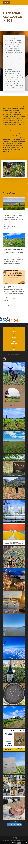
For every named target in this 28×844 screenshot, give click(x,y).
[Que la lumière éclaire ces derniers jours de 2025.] (14, 580)
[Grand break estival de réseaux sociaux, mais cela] (14, 694)
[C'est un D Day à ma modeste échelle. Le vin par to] (14, 763)
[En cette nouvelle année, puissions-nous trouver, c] (14, 534)
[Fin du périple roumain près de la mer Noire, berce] (14, 625)
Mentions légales (7, 829)
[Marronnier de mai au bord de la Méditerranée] (14, 442)
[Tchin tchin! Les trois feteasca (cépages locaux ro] (14, 602)
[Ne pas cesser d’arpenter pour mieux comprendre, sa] (14, 373)
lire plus (6, 228)
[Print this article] (12, 320)
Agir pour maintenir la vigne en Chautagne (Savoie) (13, 250)
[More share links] (17, 320)
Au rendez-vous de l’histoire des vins (12, 286)
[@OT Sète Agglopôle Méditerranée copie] (14, 176)
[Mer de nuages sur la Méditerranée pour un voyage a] (14, 648)
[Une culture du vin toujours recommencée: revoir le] (14, 511)
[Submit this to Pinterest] (9, 320)
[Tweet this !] (4, 320)
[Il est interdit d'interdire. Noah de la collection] (14, 557)
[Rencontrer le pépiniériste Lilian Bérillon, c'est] (14, 465)
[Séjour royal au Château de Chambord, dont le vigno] (14, 671)
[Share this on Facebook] (1, 320)
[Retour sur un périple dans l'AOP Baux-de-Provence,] (14, 396)
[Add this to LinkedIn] (6, 320)
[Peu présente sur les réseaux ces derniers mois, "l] (14, 488)
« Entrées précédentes (8, 305)
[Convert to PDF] (15, 320)
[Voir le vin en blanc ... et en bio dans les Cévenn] (14, 786)
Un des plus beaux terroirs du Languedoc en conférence (13, 213)
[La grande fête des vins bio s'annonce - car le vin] (14, 808)
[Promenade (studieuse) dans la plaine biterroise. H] (14, 717)
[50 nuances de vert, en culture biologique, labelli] (14, 419)
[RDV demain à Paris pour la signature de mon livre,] (14, 740)
